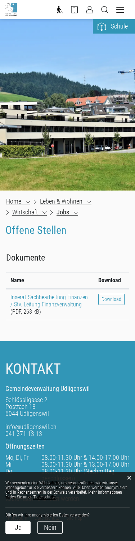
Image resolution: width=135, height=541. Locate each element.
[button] (65, 201)
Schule (119, 26)
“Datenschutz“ (44, 496)
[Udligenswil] (11, 10)
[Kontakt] (74, 11)
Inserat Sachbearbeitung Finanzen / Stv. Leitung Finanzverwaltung (49, 301)
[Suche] (105, 11)
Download (109, 280)
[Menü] (120, 10)
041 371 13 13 (23, 433)
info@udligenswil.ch (31, 427)
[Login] (90, 11)
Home (13, 201)
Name (17, 280)
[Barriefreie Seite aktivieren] (59, 11)
